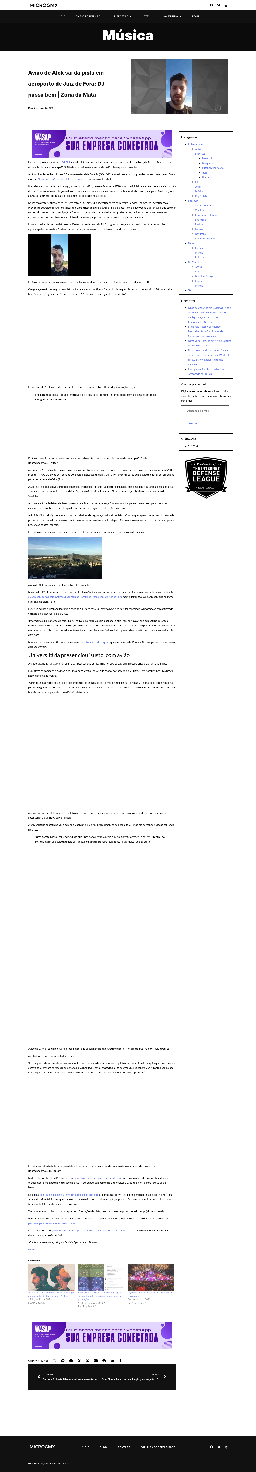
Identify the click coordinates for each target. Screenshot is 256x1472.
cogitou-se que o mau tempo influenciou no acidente (69, 1194)
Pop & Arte (201, 196)
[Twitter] (218, 5)
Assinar (194, 423)
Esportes (200, 153)
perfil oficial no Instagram (95, 642)
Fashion (199, 224)
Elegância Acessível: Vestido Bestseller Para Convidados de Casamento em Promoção (205, 331)
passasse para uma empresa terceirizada (51, 1223)
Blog (103, 1447)
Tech (195, 16)
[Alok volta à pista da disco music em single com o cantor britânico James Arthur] (51, 1277)
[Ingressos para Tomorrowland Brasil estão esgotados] (151, 1277)
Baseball (207, 158)
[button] (55, 1360)
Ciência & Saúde (204, 205)
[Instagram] (226, 5)
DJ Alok (66, 162)
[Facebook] (211, 5)
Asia (197, 271)
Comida (199, 210)
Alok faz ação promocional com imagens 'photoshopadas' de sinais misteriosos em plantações (100, 1296)
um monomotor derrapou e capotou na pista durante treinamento (90, 1230)
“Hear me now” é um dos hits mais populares (63, 178)
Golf (204, 172)
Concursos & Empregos (208, 214)
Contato (123, 1447)
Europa (199, 280)
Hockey (206, 177)
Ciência (199, 247)
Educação (200, 219)
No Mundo (170, 16)
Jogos (198, 186)
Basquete (207, 163)
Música (128, 35)
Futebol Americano (213, 167)
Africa (198, 266)
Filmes (199, 181)
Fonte (31, 1249)
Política (199, 257)
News (146, 16)
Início (61, 16)
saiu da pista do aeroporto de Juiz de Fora (98, 1177)
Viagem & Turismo (205, 238)
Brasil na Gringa (204, 276)
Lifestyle (121, 16)
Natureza (200, 233)
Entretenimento (88, 16)
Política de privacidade (158, 1447)
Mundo (199, 252)
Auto (198, 148)
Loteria (199, 229)
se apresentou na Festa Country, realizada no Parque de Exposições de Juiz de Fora (75, 596)
